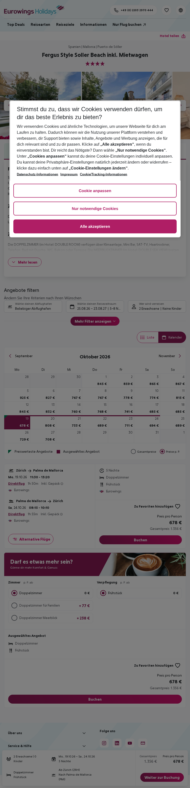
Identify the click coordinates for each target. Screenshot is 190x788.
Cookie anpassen (95, 191)
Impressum (69, 174)
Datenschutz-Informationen (37, 174)
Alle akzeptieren (95, 227)
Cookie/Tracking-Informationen (103, 174)
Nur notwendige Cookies (95, 209)
